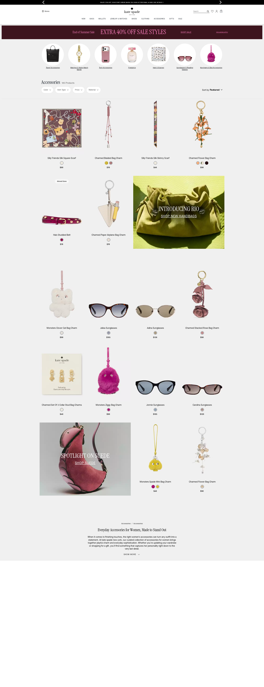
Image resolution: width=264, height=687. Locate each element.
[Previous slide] (43, 2)
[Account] (216, 11)
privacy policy (175, 585)
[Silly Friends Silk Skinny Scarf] (155, 126)
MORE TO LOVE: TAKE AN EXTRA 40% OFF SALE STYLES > (175, 2)
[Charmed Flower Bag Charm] (202, 126)
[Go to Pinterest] (174, 591)
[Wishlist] (212, 11)
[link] (132, 32)
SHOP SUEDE (85, 463)
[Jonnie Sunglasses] (155, 373)
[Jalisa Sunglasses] (108, 296)
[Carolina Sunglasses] (202, 373)
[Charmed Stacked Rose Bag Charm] (202, 296)
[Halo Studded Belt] (62, 203)
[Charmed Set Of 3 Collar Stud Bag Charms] (62, 373)
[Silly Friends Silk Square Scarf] (62, 126)
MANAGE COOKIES (198, 615)
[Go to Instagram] (162, 591)
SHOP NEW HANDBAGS (179, 216)
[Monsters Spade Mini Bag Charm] (155, 450)
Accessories (126, 523)
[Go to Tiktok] (187, 591)
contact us (189, 585)
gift (107, 545)
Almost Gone (62, 181)
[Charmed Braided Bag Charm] (108, 126)
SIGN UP (212, 572)
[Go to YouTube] (181, 591)
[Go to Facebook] (168, 591)
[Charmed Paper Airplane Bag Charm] (108, 203)
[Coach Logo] (132, 11)
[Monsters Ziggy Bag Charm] (108, 373)
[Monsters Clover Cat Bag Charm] (62, 296)
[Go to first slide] (220, 2)
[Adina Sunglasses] (155, 296)
